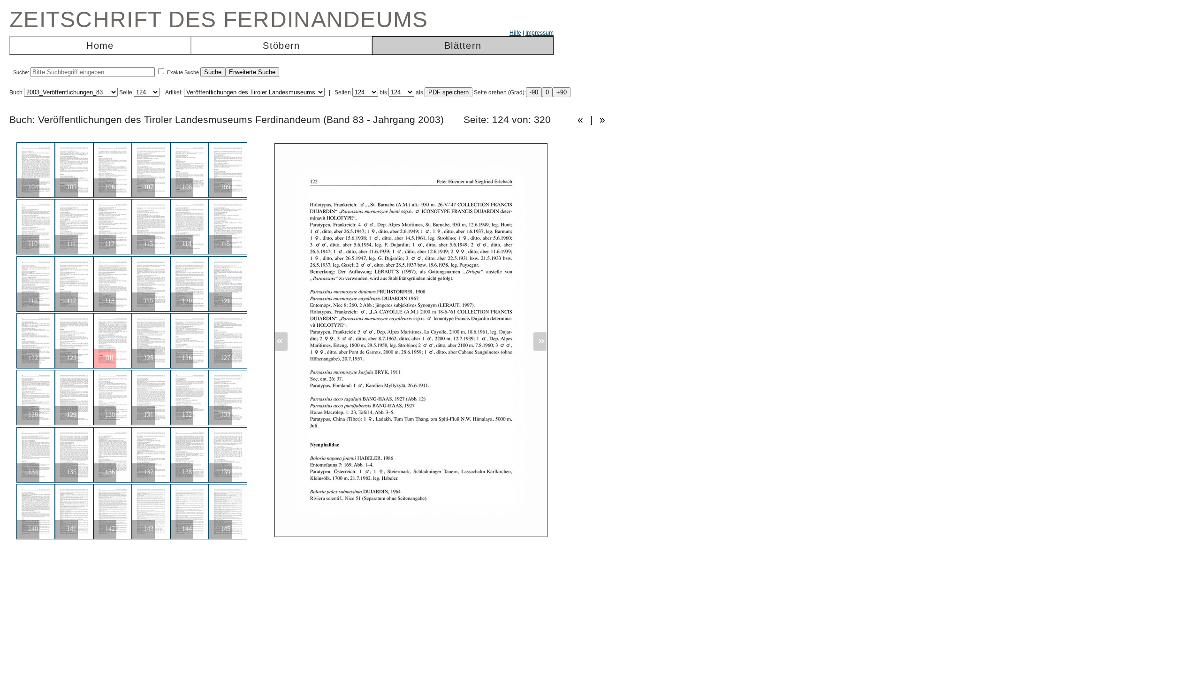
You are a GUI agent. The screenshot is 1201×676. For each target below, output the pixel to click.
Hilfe (515, 33)
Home (100, 45)
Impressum (539, 33)
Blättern (462, 45)
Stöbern (281, 45)
